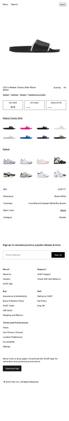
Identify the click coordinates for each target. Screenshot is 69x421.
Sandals (23, 95)
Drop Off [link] (41, 306)
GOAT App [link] (7, 284)
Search (14, 4)
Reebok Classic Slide (36, 95)
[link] (9, 127)
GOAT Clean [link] (8, 306)
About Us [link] (7, 274)
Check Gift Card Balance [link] (49, 279)
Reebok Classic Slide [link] (12, 118)
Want (62, 5)
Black (63, 210)
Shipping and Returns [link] (13, 315)
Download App (12, 369)
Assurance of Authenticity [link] (15, 296)
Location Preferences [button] (12, 337)
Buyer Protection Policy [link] (13, 301)
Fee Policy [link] (42, 301)
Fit (65, 88)
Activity (57, 88)
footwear (14, 95)
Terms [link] (5, 328)
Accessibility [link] (9, 342)
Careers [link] (6, 279)
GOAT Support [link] (43, 274)
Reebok (6, 95)
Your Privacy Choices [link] (13, 332)
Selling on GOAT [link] (45, 296)
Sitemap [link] (6, 347)
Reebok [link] (6, 149)
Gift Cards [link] (7, 310)
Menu (5, 4)
